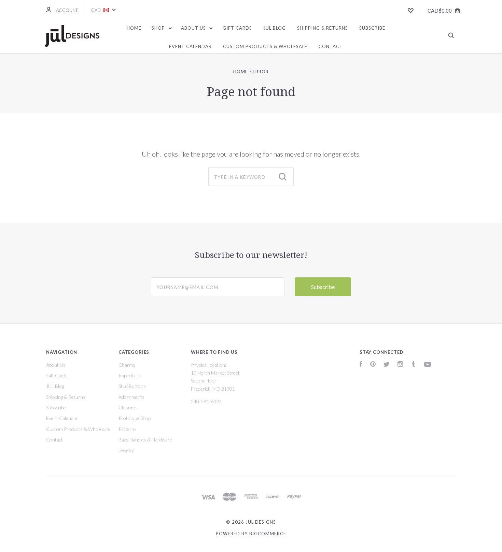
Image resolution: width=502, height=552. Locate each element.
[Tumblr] (413, 365)
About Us (194, 28)
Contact (331, 46)
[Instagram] (400, 365)
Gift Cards (237, 28)
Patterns (127, 429)
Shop (159, 28)
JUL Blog (274, 28)
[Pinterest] (373, 365)
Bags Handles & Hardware (145, 439)
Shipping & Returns (322, 28)
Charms (126, 365)
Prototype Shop (134, 418)
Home (134, 28)
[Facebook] (361, 365)
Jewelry (126, 450)
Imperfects (129, 375)
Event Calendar (190, 46)
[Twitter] (387, 365)
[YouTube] (427, 365)
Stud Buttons (132, 386)
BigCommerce (267, 533)
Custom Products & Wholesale (265, 46)
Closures (128, 407)
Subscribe (372, 28)
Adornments (131, 397)
